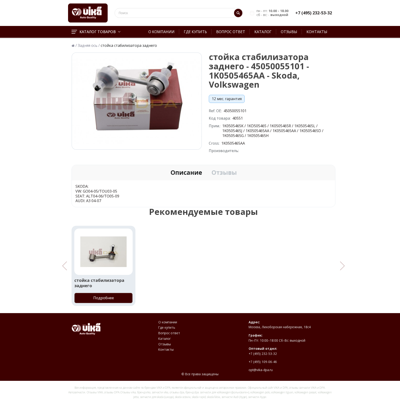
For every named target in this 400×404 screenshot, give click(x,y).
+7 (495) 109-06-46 (263, 362)
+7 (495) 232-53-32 (313, 13)
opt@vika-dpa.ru (261, 370)
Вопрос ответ (230, 31)
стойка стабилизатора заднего (99, 283)
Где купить (195, 31)
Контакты (316, 31)
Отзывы (289, 31)
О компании (161, 31)
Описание (186, 173)
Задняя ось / (89, 45)
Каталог (263, 31)
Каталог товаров (97, 31)
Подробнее (103, 297)
